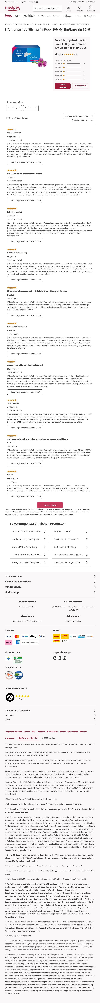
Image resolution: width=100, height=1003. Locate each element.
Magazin (23, 2)
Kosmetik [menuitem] (57, 16)
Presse (27, 731)
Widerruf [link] (41, 731)
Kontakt (83, 731)
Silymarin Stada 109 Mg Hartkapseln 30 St (30, 24)
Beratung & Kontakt (77, 2)
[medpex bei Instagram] (60, 658)
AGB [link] (33, 731)
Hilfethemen (90, 2)
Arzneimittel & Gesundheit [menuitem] (29, 16)
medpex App (33, 2)
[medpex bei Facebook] (55, 658)
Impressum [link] (10, 738)
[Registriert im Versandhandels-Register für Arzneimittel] (17, 660)
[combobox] (47, 8)
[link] (9, 675)
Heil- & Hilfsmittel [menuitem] (68, 16)
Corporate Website (13, 731)
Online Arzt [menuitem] (18, 16)
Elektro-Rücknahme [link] (69, 731)
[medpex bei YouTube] (65, 658)
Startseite (8, 24)
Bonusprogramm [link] (11, 2)
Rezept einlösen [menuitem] (8, 15)
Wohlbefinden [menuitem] (44, 16)
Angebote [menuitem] (91, 16)
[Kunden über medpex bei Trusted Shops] (18, 697)
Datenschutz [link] (52, 731)
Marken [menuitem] (78, 16)
